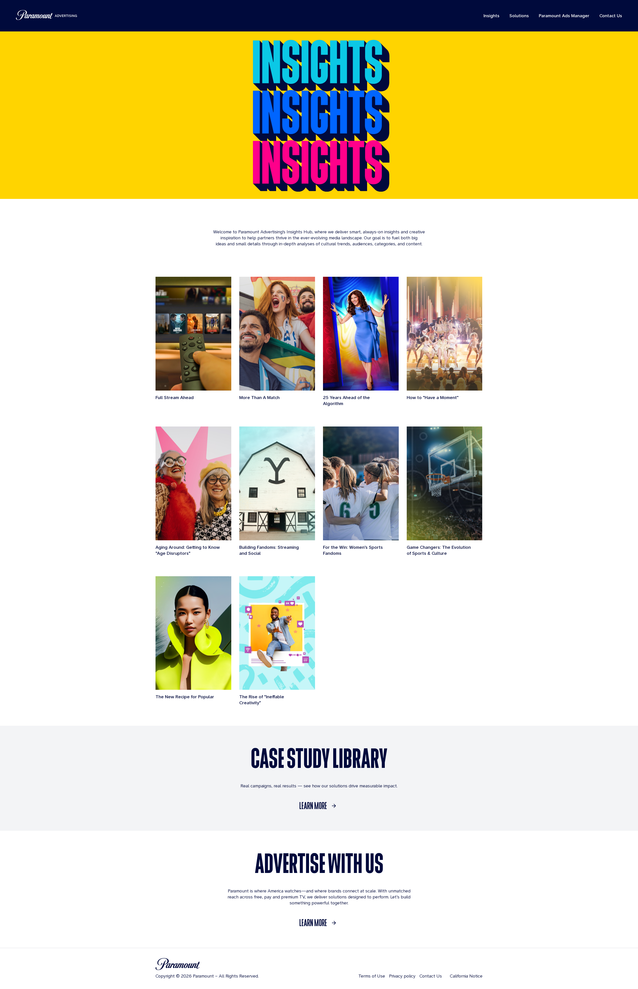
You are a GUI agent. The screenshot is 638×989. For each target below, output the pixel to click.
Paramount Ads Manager (564, 15)
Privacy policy (402, 976)
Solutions (519, 15)
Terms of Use (371, 976)
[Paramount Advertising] (46, 15)
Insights (491, 15)
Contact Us (610, 15)
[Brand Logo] (207, 964)
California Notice (466, 976)
